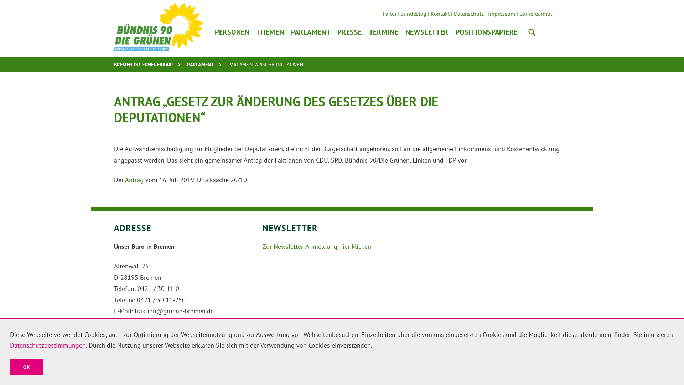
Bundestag (413, 13)
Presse (349, 32)
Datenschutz (469, 13)
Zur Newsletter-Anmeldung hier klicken (317, 246)
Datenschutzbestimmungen (48, 345)
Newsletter (427, 32)
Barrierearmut (535, 13)
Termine (383, 32)
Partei (389, 13)
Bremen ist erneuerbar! (143, 64)
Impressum (501, 13)
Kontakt (440, 13)
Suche (532, 32)
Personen (232, 32)
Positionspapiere (487, 32)
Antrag (135, 180)
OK (26, 367)
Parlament (310, 32)
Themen (270, 32)
